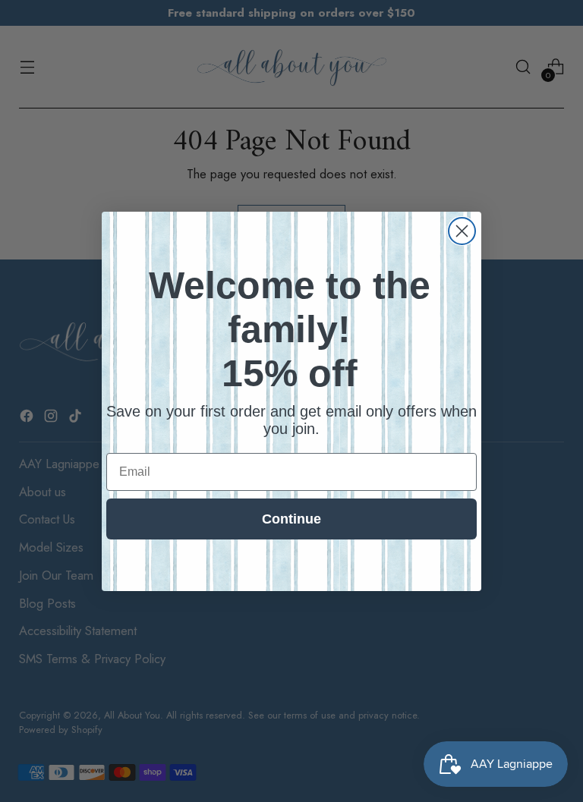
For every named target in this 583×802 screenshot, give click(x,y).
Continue (291, 519)
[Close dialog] (462, 231)
